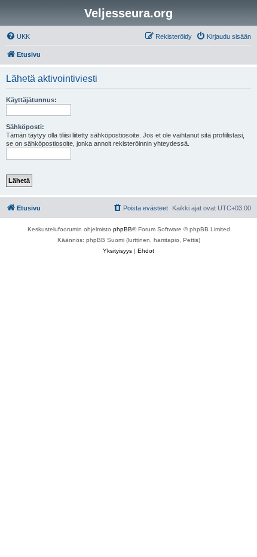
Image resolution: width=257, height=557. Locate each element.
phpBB (122, 229)
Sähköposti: (25, 126)
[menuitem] (18, 36)
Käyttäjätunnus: (31, 99)
